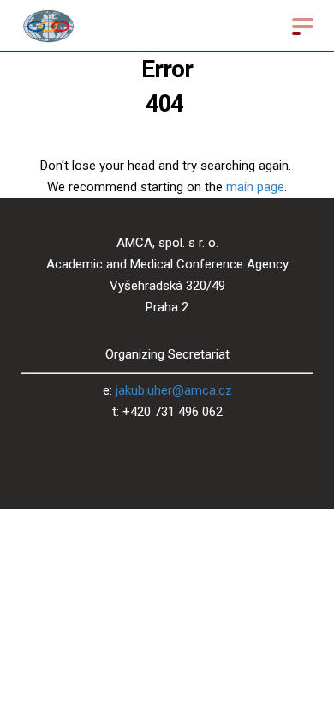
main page (255, 187)
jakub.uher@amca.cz (174, 390)
